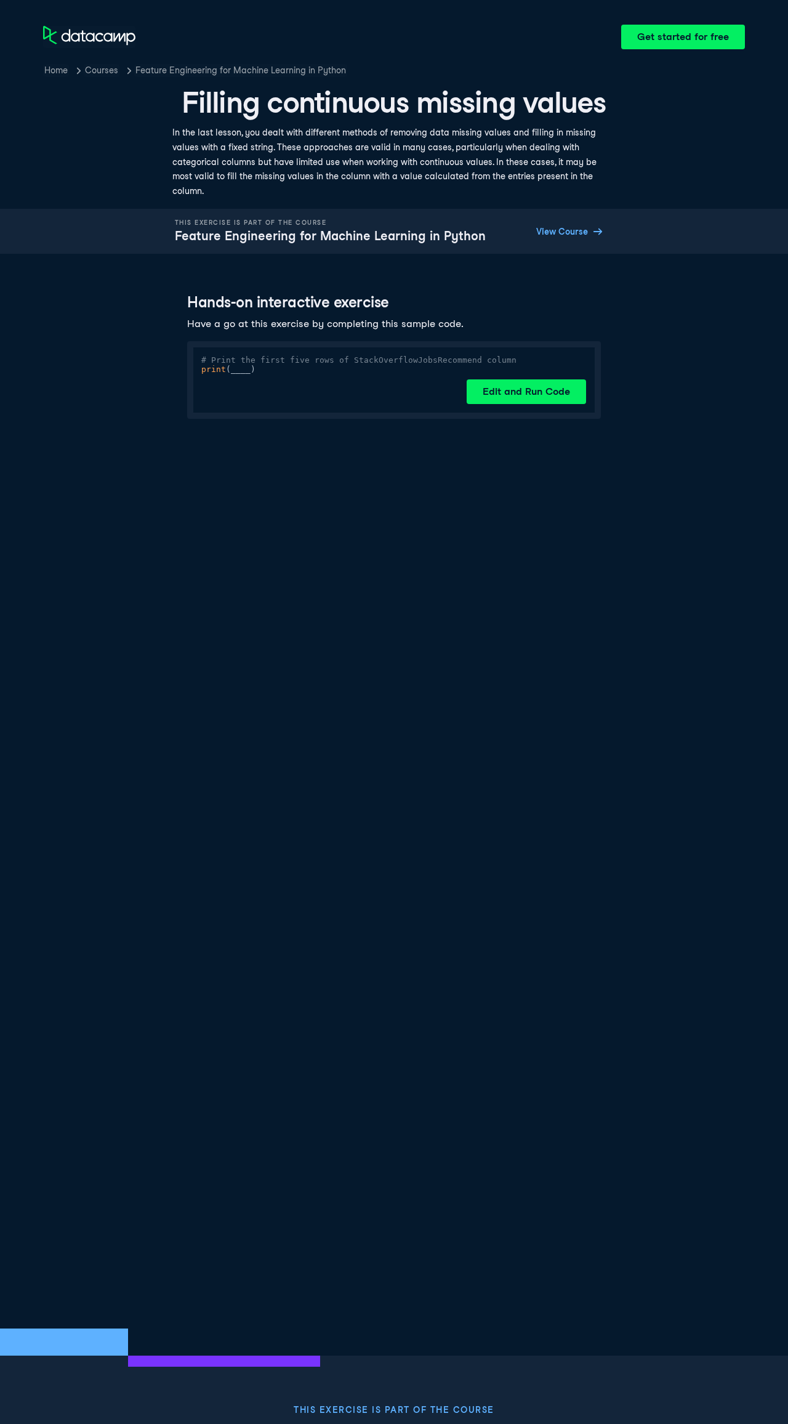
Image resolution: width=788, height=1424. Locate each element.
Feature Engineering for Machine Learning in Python (240, 70)
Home (56, 70)
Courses (101, 70)
